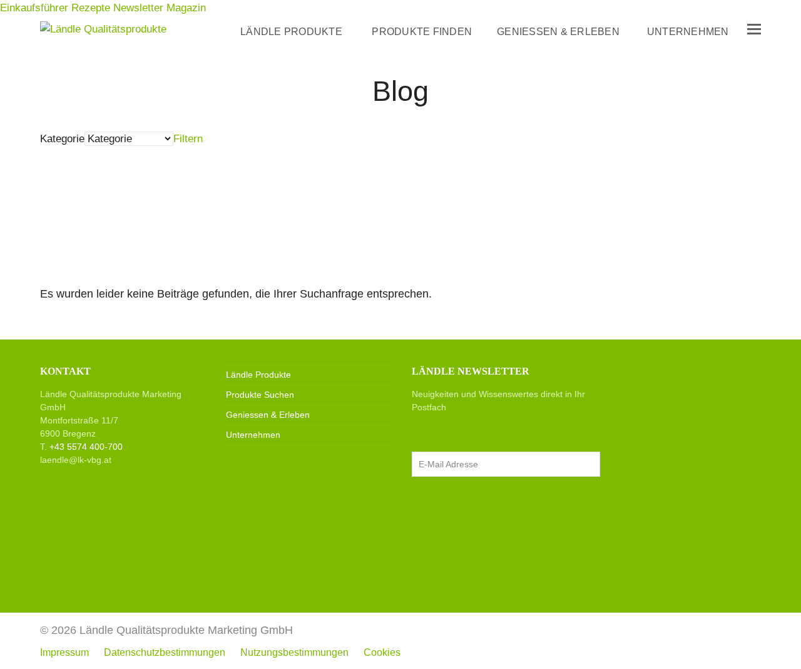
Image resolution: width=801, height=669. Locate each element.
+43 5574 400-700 (86, 447)
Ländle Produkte (258, 375)
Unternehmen (253, 435)
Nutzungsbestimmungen (294, 652)
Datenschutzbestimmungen (164, 652)
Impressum (64, 652)
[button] (754, 29)
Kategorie (62, 139)
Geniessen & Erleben (268, 415)
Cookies (382, 652)
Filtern (188, 139)
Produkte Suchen (260, 395)
